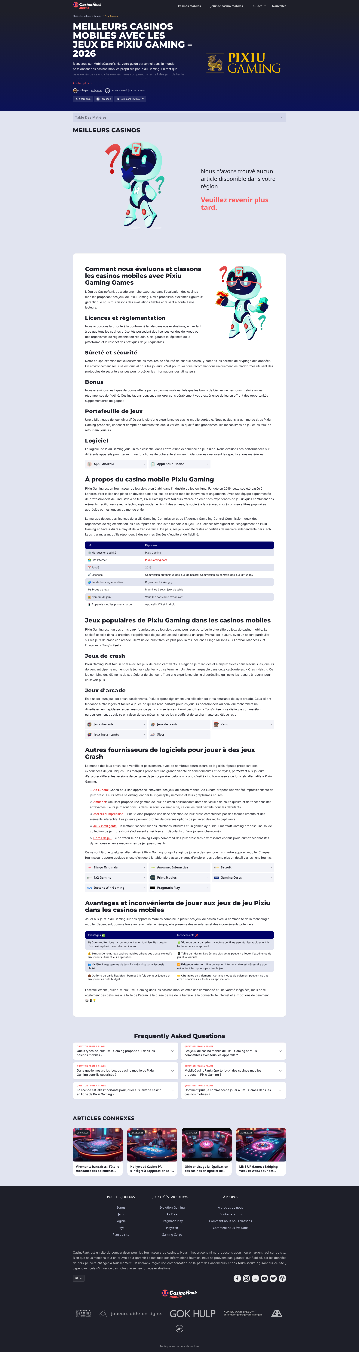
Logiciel (121, 1221)
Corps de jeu (102, 838)
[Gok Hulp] (193, 1313)
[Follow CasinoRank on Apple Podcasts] (282, 1278)
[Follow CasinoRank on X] (255, 1278)
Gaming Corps (172, 1234)
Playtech (172, 1228)
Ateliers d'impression (108, 814)
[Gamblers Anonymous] (277, 1313)
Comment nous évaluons (230, 1228)
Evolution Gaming (172, 1207)
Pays (121, 1228)
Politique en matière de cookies (179, 1346)
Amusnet (99, 802)
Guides (257, 6)
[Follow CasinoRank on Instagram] (246, 1278)
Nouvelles (279, 6)
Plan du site (121, 1234)
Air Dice (172, 1214)
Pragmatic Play (172, 1221)
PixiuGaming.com (156, 559)
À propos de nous (230, 1207)
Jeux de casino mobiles (226, 6)
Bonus (120, 1207)
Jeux (121, 1214)
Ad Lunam (100, 790)
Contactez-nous (230, 1214)
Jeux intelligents (105, 826)
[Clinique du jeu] (243, 1313)
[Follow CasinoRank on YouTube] (264, 1278)
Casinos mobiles (189, 6)
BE (76, 1278)
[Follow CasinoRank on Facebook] (237, 1278)
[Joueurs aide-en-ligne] (130, 1313)
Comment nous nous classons (230, 1221)
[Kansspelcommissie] (83, 1313)
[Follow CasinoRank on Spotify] (273, 1278)
